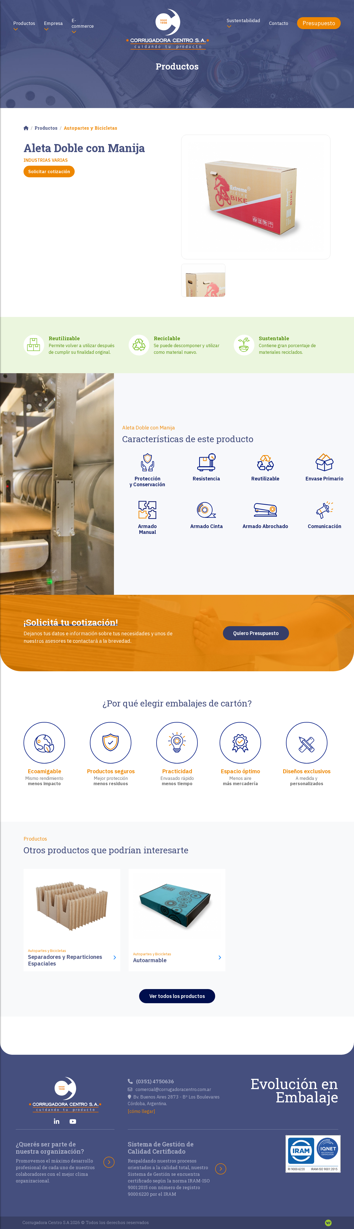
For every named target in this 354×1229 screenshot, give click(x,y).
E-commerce (83, 23)
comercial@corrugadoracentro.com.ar (172, 1089)
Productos (24, 23)
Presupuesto (319, 23)
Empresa (53, 23)
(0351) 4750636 (154, 1081)
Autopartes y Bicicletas (90, 128)
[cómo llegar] (141, 1111)
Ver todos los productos (177, 996)
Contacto (278, 23)
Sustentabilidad (243, 20)
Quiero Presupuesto (256, 633)
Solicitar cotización (49, 171)
